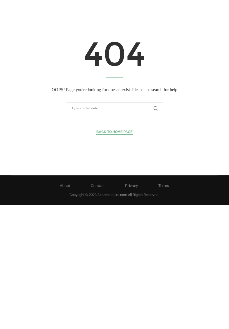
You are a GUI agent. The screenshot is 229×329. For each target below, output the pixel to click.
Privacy (131, 185)
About (65, 185)
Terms (163, 185)
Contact (98, 185)
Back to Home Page (114, 132)
